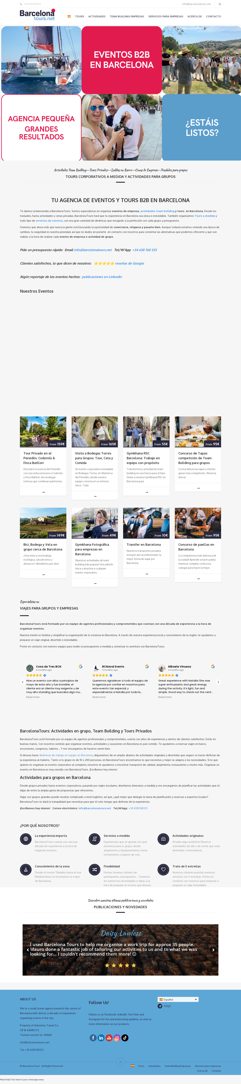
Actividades (97, 16)
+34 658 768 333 (144, 250)
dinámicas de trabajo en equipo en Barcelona (66, 755)
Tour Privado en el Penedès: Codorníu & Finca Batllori (39, 458)
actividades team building (157, 211)
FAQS (167, 1006)
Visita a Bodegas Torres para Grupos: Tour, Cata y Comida (94, 458)
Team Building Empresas (127, 16)
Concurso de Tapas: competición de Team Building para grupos (195, 458)
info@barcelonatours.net (196, 3)
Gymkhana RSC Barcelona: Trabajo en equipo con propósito (143, 458)
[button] (218, 682)
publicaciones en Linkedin (102, 277)
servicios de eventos (49, 220)
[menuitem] (69, 16)
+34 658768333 (32, 3)
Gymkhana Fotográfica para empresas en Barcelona (92, 549)
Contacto (213, 16)
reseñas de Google (129, 263)
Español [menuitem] (168, 999)
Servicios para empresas (165, 16)
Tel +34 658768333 (32, 1049)
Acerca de (195, 16)
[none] (178, 999)
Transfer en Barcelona (144, 544)
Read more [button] (33, 697)
